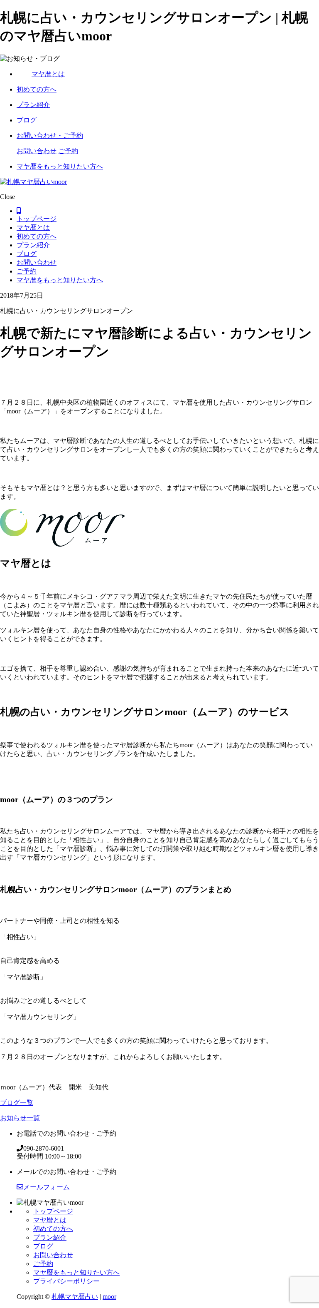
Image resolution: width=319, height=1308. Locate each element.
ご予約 (68, 150)
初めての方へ (36, 89)
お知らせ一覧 (20, 1117)
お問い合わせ (36, 150)
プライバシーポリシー (66, 1281)
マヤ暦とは (48, 73)
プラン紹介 (33, 104)
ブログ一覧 (16, 1102)
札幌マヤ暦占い (75, 1296)
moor (109, 1296)
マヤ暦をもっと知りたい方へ (60, 166)
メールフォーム (46, 1187)
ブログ (27, 120)
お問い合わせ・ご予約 (50, 135)
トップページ (36, 218)
